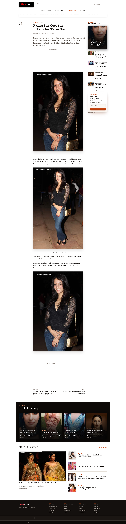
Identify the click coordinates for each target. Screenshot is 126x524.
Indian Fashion (72, 10)
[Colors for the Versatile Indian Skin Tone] (72, 466)
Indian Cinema (44, 14)
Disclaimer (105, 522)
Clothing (51, 512)
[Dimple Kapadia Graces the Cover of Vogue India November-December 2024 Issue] (97, 37)
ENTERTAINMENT (60, 10)
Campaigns (51, 510)
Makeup (83, 14)
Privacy (100, 522)
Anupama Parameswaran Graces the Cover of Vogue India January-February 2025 (101, 54)
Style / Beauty (74, 14)
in (19, 24)
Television (64, 14)
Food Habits (97, 508)
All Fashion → (103, 447)
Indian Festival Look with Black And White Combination (90, 456)
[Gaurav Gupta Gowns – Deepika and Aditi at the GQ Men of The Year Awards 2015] (72, 477)
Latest (22, 14)
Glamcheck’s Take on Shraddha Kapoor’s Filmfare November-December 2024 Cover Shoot (101, 65)
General (96, 506)
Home (43, 10)
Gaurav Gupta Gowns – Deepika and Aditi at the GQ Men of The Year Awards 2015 (92, 477)
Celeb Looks (52, 508)
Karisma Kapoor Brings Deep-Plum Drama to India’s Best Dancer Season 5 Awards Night (101, 75)
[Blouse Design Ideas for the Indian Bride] (42, 466)
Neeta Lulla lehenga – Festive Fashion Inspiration (87, 488)
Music (65, 512)
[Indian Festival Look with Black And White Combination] (72, 455)
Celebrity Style (91, 428)
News (35, 14)
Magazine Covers (53, 506)
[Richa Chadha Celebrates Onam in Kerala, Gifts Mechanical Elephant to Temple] (91, 84)
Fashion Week (54, 14)
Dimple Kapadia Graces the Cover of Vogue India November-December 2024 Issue (97, 43)
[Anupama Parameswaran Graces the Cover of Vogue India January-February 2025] (91, 53)
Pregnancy (96, 512)
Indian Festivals (93, 14)
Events (65, 508)
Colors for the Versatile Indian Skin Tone (91, 466)
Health (82, 10)
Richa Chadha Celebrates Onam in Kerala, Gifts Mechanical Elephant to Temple (101, 86)
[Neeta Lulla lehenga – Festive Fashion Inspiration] (72, 488)
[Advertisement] (59, 60)
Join (98, 108)
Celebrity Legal (67, 510)
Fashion (49, 10)
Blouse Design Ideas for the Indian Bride (37, 482)
